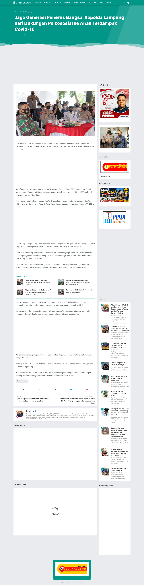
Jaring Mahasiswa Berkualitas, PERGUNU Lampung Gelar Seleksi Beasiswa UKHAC (78, 282)
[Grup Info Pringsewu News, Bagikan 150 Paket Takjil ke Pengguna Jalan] (105, 329)
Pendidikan (57, 2)
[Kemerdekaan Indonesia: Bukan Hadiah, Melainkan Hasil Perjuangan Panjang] (20, 282)
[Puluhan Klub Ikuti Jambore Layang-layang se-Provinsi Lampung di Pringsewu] (105, 452)
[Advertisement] (72, 66)
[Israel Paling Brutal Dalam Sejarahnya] (105, 366)
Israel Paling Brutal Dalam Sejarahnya (118, 364)
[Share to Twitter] (71, 389)
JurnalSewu (80, 582)
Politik (101, 2)
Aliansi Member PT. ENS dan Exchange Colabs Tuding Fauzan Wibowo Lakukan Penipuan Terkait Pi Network (119, 309)
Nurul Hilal (30, 411)
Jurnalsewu (22, 2)
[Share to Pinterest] (87, 389)
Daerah (46, 2)
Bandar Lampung (22, 381)
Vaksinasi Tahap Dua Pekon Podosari (118, 470)
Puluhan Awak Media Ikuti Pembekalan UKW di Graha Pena (79, 291)
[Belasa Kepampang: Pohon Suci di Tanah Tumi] (105, 394)
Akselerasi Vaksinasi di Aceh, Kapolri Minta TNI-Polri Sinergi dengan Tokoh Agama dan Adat (77, 401)
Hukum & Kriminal (79, 2)
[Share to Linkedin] (23, 389)
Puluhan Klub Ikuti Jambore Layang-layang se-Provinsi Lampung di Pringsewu (119, 452)
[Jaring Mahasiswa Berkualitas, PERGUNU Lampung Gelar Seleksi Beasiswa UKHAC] (61, 282)
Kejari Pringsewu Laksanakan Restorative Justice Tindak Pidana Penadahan (32, 400)
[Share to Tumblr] (39, 389)
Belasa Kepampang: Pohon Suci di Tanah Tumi (118, 393)
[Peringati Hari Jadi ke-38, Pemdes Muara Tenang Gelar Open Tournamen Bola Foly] (105, 412)
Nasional (38, 2)
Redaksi (108, 2)
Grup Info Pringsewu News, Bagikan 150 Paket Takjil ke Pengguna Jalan (120, 328)
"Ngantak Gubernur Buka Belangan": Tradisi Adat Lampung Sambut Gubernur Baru (38, 292)
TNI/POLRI (92, 2)
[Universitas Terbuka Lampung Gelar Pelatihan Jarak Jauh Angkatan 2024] (105, 346)
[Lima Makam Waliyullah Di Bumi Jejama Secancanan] (105, 379)
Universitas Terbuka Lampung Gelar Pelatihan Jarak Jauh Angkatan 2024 (118, 346)
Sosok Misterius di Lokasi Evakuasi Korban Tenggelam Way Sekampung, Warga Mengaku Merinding (119, 432)
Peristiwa (67, 2)
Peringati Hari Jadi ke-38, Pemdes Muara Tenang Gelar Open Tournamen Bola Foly (120, 412)
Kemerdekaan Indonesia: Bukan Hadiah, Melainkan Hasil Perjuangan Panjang (38, 282)
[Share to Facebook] (55, 389)
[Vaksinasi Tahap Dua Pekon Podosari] (105, 471)
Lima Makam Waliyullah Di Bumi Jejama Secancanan (119, 378)
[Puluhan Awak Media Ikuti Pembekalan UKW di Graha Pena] (61, 292)
